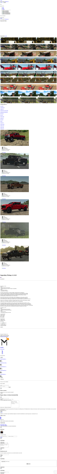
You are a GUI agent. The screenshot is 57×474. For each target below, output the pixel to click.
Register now (7, 1)
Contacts (3, 9)
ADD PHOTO (2, 467)
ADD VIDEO (2, 473)
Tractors (2, 124)
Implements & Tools (4, 112)
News (1, 115)
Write (9, 387)
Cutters (2, 109)
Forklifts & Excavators (4, 110)
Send (1, 411)
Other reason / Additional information (5, 407)
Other (2, 118)
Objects (2, 116)
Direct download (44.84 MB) (5, 335)
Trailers (2, 125)
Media (3, 8)
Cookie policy (2, 425)
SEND (1, 455)
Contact (5, 424)
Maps (2, 113)
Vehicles (2, 128)
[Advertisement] (8, 28)
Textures (2, 122)
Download (1, 39)
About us (5, 425)
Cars (1, 106)
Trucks (2, 127)
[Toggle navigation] (2, 2)
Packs (1, 119)
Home (3, 7)
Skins (1, 121)
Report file (6, 336)
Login (1, 0)
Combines (2, 107)
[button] (2, 350)
